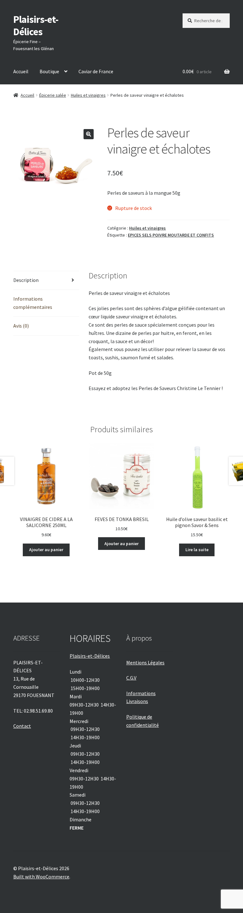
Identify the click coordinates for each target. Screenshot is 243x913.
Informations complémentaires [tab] (32, 303)
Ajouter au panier (46, 549)
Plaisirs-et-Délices (35, 25)
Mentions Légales (145, 662)
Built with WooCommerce (41, 876)
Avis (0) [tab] (21, 326)
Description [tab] (26, 280)
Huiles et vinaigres (88, 95)
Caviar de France (95, 71)
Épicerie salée (52, 95)
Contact (22, 726)
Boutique (49, 71)
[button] (89, 134)
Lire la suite (197, 549)
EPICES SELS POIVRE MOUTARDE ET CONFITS (171, 235)
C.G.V (131, 678)
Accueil (20, 71)
